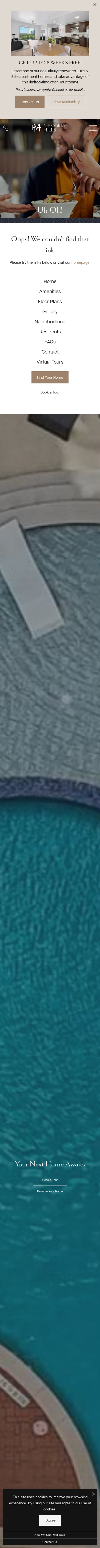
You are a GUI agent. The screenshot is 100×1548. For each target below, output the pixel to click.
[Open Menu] (93, 128)
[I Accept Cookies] (93, 1494)
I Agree (50, 1520)
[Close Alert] (95, 6)
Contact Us (49, 1541)
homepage (80, 262)
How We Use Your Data (49, 1534)
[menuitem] (50, 281)
